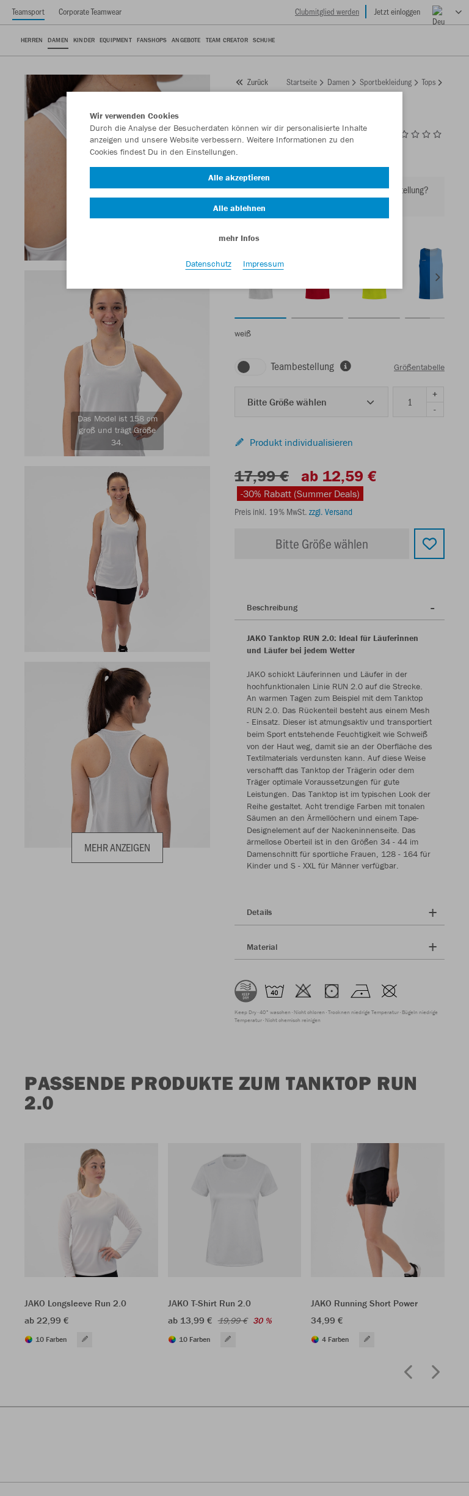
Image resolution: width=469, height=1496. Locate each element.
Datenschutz (208, 263)
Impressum (263, 263)
